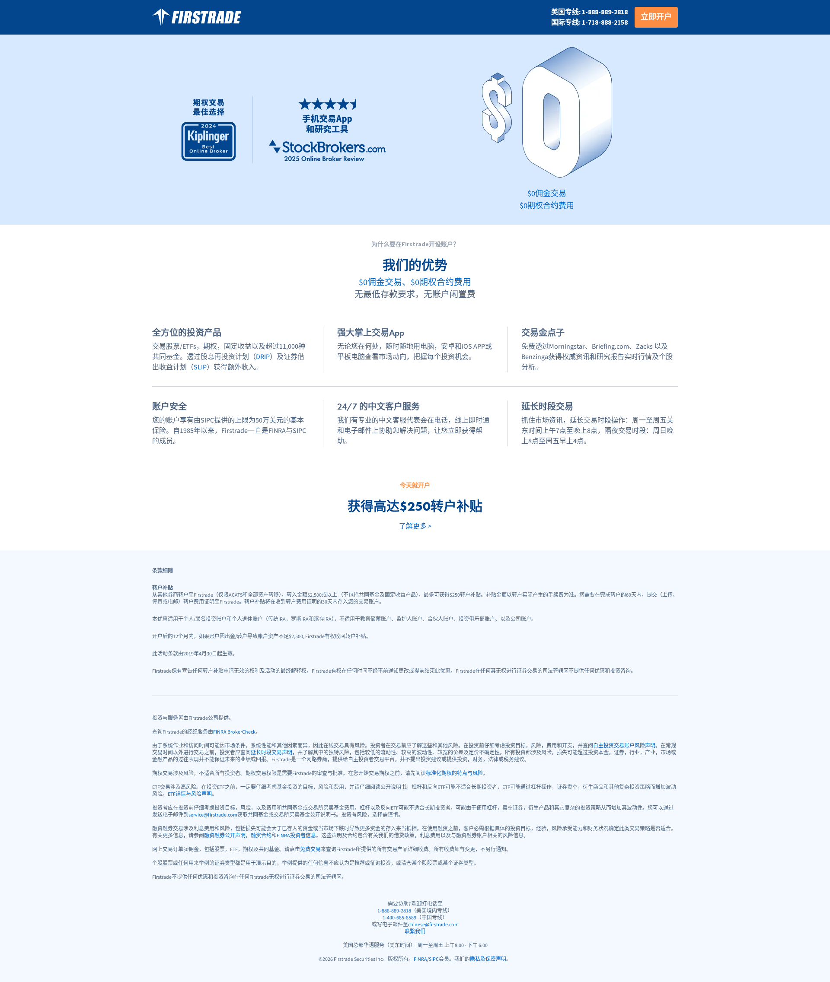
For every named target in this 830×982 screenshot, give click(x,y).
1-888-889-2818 (394, 911)
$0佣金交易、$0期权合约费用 (415, 282)
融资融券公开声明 (225, 835)
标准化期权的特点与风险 (454, 773)
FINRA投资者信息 (296, 835)
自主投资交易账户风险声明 (624, 746)
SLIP (200, 367)
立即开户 (656, 17)
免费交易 (310, 849)
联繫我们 (415, 931)
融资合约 (261, 835)
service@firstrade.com (212, 815)
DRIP (263, 357)
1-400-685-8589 (399, 918)
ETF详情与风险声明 (190, 794)
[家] (197, 17)
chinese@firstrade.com (433, 924)
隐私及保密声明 (488, 959)
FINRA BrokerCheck (234, 732)
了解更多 (415, 526)
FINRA (420, 959)
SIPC (434, 959)
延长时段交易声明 (271, 752)
